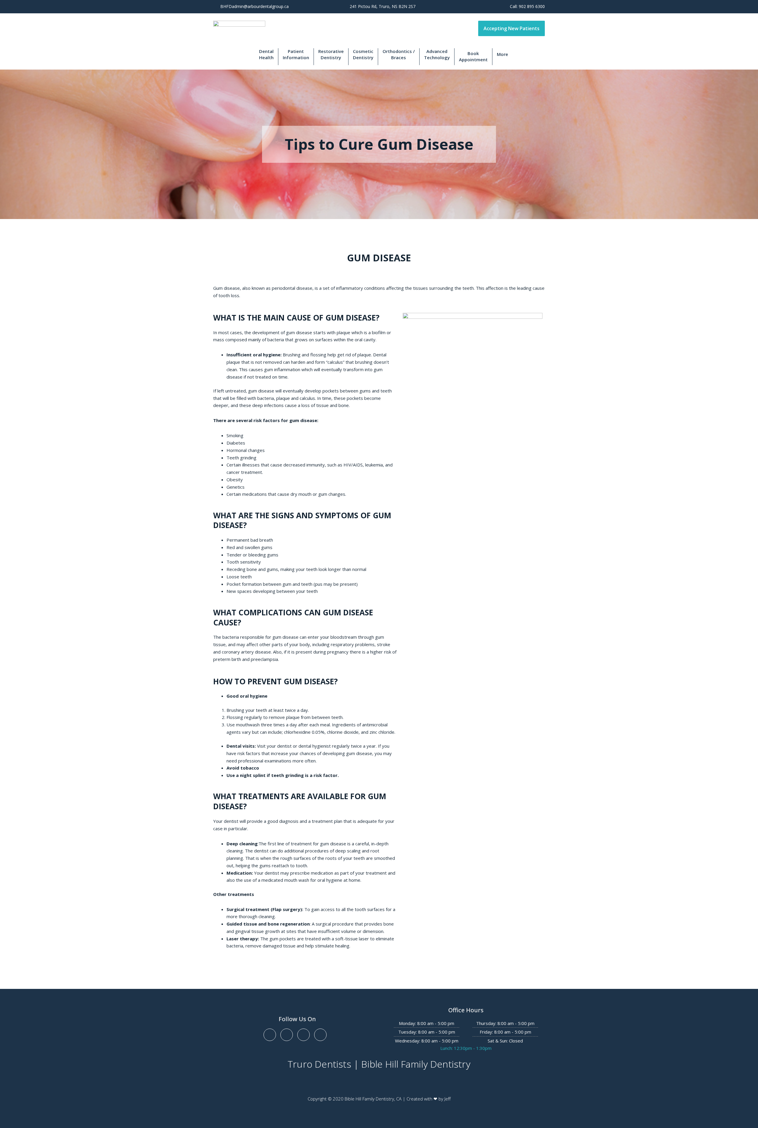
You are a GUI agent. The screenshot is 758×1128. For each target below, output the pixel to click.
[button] (511, 28)
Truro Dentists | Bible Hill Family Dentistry (379, 1064)
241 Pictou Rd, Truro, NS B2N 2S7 (382, 6)
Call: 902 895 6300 (527, 6)
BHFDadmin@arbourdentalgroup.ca (254, 6)
